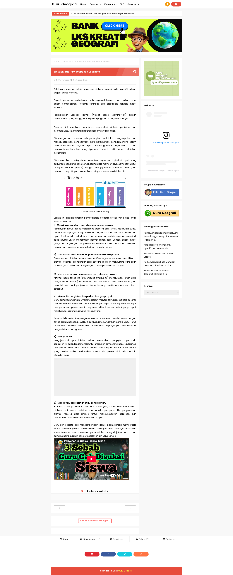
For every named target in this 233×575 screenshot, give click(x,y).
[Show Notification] (167, 4)
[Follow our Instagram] (140, 554)
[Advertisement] (95, 377)
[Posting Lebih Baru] (59, 507)
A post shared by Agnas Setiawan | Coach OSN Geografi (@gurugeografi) (177, 171)
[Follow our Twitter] (124, 554)
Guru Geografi (125, 570)
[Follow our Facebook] (108, 554)
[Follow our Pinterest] (92, 554)
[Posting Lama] (130, 507)
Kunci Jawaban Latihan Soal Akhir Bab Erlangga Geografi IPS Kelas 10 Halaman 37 (161, 236)
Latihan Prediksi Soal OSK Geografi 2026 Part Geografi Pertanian (104, 13)
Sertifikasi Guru (80, 80)
